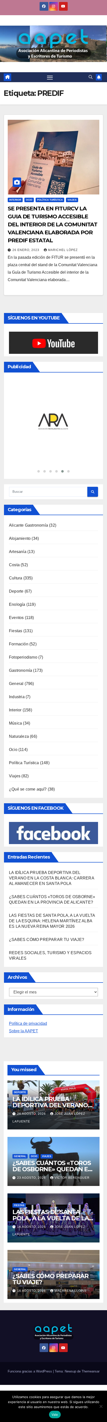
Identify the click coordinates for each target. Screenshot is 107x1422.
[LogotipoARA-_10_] (53, 421)
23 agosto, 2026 (32, 1177)
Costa (14, 565)
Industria (17, 697)
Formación (18, 644)
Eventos (16, 618)
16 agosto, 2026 (32, 1227)
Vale (55, 1415)
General (16, 683)
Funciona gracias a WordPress (30, 1371)
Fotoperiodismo (23, 657)
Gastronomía (20, 670)
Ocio (29, 199)
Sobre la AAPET (23, 1031)
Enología (17, 604)
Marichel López (63, 250)
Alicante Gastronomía (28, 525)
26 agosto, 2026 (32, 1113)
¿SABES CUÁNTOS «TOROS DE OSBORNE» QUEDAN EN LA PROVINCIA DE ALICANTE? (52, 1172)
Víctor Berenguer (72, 1177)
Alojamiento (20, 538)
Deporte (16, 591)
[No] (100, 1406)
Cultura (15, 578)
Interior (15, 199)
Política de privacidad (28, 1023)
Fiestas (15, 631)
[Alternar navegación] (50, 77)
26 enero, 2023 (26, 250)
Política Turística (50, 199)
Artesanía (17, 552)
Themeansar (91, 1371)
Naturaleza (19, 736)
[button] (91, 77)
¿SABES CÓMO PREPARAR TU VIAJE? (46, 939)
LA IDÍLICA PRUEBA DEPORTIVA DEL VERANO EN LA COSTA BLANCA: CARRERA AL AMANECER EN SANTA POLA (51, 878)
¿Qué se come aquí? (28, 789)
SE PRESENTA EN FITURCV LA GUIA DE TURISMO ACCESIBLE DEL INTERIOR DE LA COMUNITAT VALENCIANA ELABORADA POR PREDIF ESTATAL (52, 224)
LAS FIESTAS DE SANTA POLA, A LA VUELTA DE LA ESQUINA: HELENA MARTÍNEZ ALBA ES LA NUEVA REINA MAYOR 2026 (52, 920)
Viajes (72, 199)
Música (15, 723)
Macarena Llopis (70, 1291)
